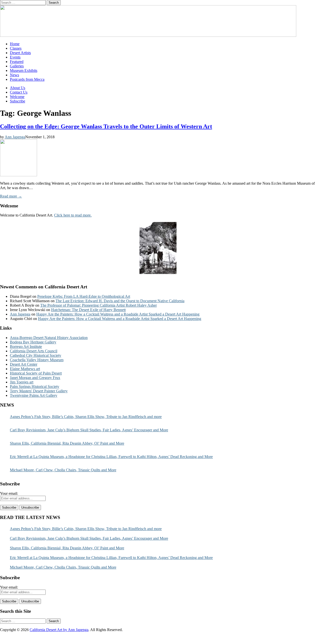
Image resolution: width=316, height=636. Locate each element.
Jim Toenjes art (21, 382)
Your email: (9, 493)
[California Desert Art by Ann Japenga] (148, 35)
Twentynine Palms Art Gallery (33, 395)
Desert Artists (20, 53)
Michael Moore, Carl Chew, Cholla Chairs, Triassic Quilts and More (63, 470)
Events (15, 57)
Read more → (11, 196)
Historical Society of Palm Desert (36, 373)
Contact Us (18, 92)
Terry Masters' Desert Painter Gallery (39, 391)
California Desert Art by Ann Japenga (59, 630)
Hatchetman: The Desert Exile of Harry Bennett (88, 310)
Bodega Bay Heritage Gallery (33, 342)
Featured (16, 62)
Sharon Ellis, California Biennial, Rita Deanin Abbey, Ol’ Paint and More (67, 443)
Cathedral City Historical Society (35, 355)
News (14, 75)
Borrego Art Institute (26, 346)
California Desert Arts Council (33, 351)
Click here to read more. (73, 215)
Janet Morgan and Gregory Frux (35, 378)
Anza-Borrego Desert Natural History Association (49, 338)
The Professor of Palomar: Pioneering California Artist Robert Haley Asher (98, 305)
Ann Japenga (15, 137)
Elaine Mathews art (25, 369)
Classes (15, 48)
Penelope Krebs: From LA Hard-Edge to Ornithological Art (83, 296)
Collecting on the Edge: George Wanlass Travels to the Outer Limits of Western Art (106, 126)
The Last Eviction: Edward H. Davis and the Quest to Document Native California (120, 301)
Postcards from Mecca (27, 79)
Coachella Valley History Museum (36, 360)
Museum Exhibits (23, 70)
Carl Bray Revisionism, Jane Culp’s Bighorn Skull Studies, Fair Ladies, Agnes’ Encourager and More (89, 430)
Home (15, 44)
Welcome (17, 97)
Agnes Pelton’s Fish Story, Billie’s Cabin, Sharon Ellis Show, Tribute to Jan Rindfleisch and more (86, 417)
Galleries (17, 66)
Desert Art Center (23, 364)
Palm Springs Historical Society (34, 386)
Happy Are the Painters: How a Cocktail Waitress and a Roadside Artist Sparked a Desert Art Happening (117, 314)
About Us (17, 88)
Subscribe (17, 101)
